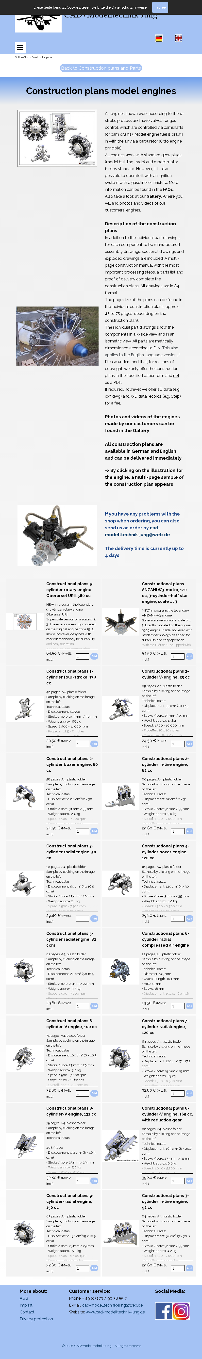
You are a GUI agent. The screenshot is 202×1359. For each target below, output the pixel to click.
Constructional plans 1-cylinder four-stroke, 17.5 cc (71, 677)
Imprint (26, 1305)
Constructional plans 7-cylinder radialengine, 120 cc (165, 1027)
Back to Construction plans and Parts (101, 68)
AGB (24, 1298)
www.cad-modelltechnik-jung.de (115, 1312)
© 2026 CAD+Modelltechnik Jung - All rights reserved (101, 1346)
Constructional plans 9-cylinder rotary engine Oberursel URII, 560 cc (70, 590)
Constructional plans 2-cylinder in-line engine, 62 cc (165, 764)
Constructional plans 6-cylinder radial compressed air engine (165, 939)
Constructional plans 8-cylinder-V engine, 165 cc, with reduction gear (167, 1114)
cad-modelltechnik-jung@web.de (112, 1305)
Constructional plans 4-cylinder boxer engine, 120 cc (165, 852)
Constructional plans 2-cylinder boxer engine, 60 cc (72, 764)
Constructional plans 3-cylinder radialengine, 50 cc (71, 852)
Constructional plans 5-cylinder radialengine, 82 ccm (71, 939)
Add (94, 656)
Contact (27, 1312)
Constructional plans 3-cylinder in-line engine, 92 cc (165, 1201)
